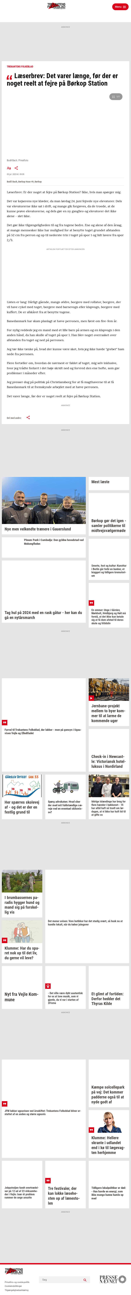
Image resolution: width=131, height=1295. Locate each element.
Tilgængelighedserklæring (16, 1290)
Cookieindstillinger (13, 1286)
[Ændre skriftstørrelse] (9, 168)
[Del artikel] (16, 168)
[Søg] (85, 1279)
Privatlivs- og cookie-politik (17, 1282)
